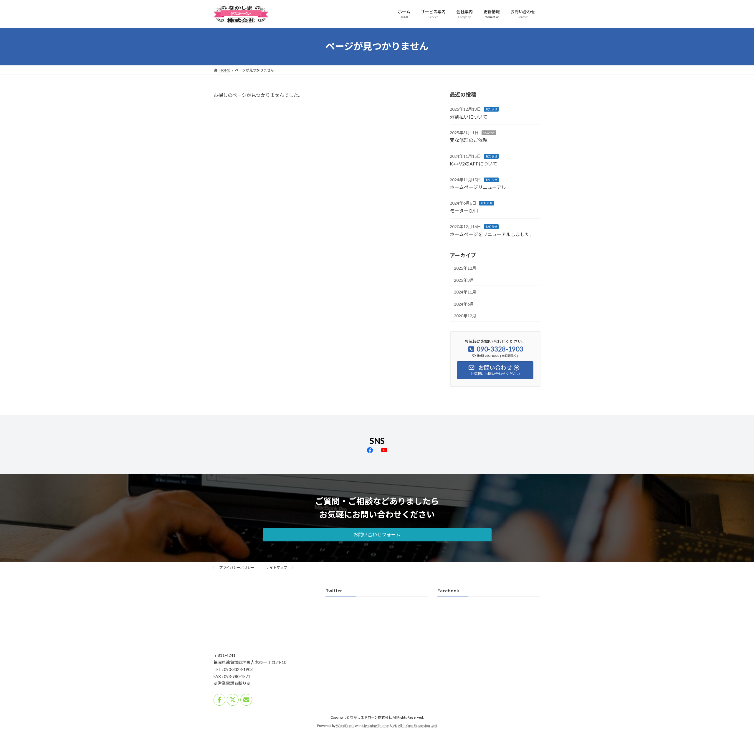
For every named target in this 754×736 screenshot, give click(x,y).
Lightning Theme (375, 726)
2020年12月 (465, 315)
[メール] (246, 700)
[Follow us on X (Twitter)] (233, 700)
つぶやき (489, 133)
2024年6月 (464, 303)
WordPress (345, 726)
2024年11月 (465, 291)
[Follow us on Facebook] (219, 700)
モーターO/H (464, 210)
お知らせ (491, 109)
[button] (377, 534)
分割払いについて (468, 116)
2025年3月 (464, 279)
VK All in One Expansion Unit (415, 726)
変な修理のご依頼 (468, 140)
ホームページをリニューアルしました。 (492, 234)
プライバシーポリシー (236, 567)
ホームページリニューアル (478, 187)
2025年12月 (465, 268)
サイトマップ (276, 567)
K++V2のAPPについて (473, 163)
